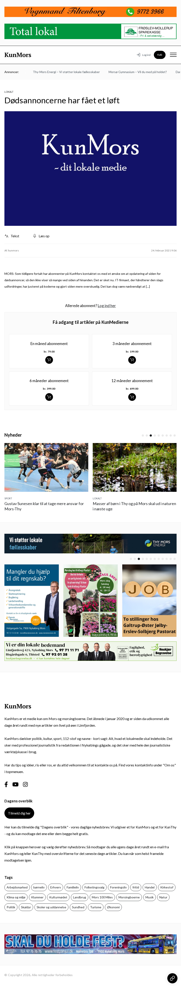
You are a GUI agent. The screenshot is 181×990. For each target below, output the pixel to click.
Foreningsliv (118, 887)
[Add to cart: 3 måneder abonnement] (132, 360)
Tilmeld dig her (19, 813)
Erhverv (55, 887)
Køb (159, 54)
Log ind (146, 55)
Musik (149, 897)
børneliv (39, 887)
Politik (11, 907)
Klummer (37, 897)
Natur (163, 897)
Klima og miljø (16, 897)
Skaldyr (26, 907)
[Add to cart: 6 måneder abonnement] (49, 397)
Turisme (95, 907)
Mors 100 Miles (102, 897)
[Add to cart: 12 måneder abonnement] (132, 397)
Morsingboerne (129, 897)
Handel (150, 887)
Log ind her (107, 305)
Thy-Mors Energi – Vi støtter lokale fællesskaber (59, 72)
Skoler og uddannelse (51, 907)
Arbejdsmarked (17, 887)
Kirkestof (166, 887)
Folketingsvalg (94, 887)
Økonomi (113, 907)
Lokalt (8, 91)
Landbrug (79, 897)
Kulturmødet (58, 897)
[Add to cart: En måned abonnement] (49, 360)
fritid (135, 887)
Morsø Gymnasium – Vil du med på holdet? (131, 72)
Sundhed (78, 907)
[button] (143, 435)
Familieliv (73, 887)
